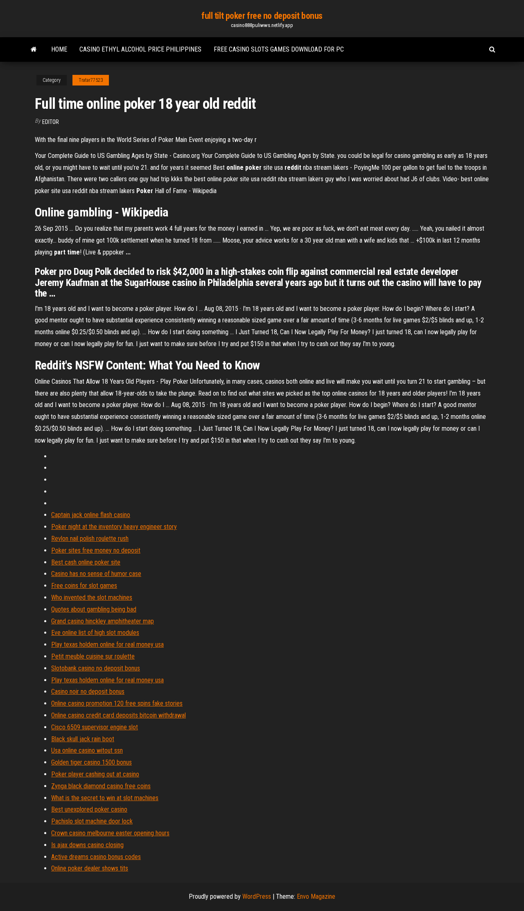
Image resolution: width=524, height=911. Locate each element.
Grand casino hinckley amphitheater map (102, 621)
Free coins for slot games (84, 585)
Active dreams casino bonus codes (96, 857)
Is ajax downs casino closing (87, 845)
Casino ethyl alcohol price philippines (140, 49)
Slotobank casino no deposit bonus (95, 668)
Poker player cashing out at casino (95, 774)
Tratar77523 (91, 80)
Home (59, 49)
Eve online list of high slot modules (95, 633)
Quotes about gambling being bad (93, 609)
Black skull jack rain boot (82, 739)
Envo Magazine (316, 896)
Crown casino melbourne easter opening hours (110, 833)
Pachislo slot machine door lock (92, 821)
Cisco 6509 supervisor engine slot (94, 727)
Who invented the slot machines (91, 597)
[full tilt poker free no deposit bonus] (34, 49)
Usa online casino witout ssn (87, 750)
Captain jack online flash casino (90, 515)
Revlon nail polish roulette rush (90, 538)
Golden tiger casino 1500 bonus (91, 762)
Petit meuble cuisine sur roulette (93, 656)
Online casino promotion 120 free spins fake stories (117, 703)
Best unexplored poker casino (89, 809)
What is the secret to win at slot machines (104, 798)
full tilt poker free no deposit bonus (262, 16)
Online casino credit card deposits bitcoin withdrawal (118, 715)
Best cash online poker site (85, 562)
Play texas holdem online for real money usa (107, 644)
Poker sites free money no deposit (95, 550)
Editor (50, 122)
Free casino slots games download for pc (279, 49)
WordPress (256, 896)
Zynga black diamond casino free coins (101, 786)
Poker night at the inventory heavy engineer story (114, 527)
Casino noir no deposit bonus (87, 691)
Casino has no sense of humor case (96, 574)
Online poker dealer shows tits (89, 868)
